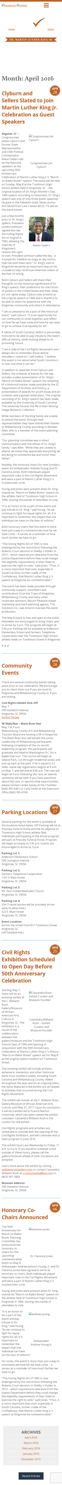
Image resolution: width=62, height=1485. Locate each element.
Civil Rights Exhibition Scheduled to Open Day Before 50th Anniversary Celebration (28, 966)
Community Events (17, 669)
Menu (55, 5)
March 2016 (31, 1443)
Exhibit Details (10, 717)
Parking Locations (24, 812)
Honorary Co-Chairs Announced (25, 1214)
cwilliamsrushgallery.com (17, 1169)
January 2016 (31, 1454)
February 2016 (31, 1448)
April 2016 (31, 1437)
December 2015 (31, 1459)
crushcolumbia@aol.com (38, 1173)
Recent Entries (31, 1476)
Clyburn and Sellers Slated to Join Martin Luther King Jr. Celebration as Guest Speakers (30, 107)
